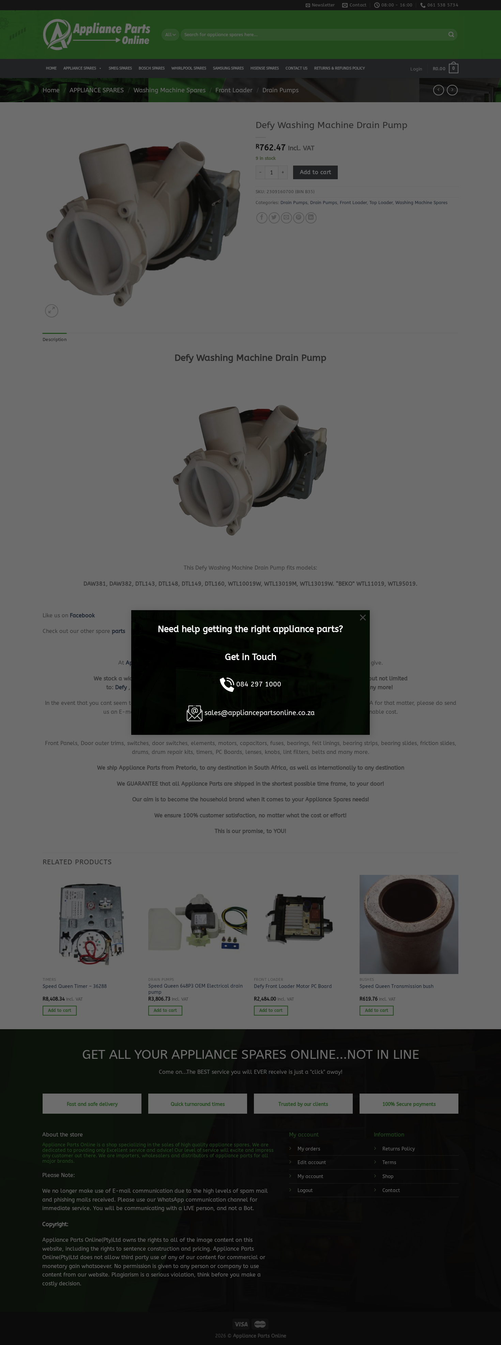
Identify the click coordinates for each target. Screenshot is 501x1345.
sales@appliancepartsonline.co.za (259, 713)
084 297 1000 (258, 684)
